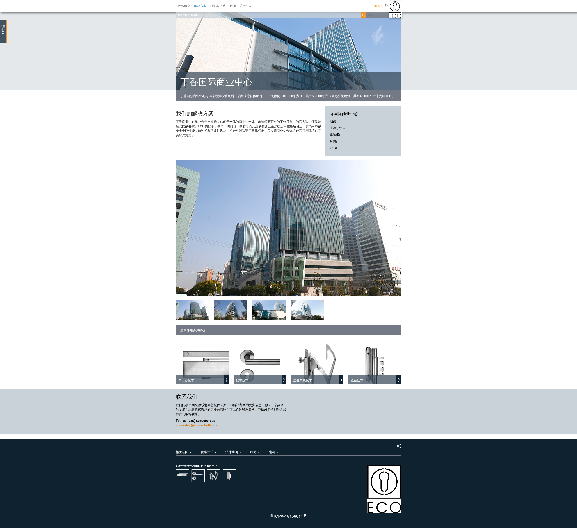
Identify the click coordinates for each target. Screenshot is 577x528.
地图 (272, 452)
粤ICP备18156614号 (288, 516)
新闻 (232, 5)
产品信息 (184, 5)
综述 (253, 452)
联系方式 (207, 452)
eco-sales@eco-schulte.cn (196, 425)
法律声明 (232, 452)
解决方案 (200, 5)
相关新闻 (182, 452)
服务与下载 (218, 5)
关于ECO (245, 5)
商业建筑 (195, 14)
